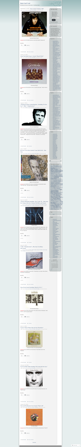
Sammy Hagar (45, 249)
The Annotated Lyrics (56, 250)
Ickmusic (54, 233)
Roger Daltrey (56, 198)
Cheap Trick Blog (55, 225)
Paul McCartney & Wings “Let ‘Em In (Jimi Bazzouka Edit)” (56, 73)
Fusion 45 (54, 230)
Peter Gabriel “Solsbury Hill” (37, 9)
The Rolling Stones (56, 204)
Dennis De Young (37, 204)
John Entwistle (57, 182)
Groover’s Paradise (55, 231)
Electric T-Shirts (55, 229)
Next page (34, 442)
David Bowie (54, 172)
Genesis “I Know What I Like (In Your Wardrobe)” (31, 327)
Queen (60, 194)
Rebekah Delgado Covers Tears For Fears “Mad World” (56, 59)
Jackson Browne (58, 179)
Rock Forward (55, 244)
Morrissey (52, 189)
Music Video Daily (55, 238)
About (53, 214)
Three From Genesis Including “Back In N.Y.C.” (31, 287)
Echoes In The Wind (56, 228)
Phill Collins (33, 57)
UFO (59, 207)
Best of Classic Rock (56, 223)
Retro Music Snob (55, 243)
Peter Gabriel (34, 10)
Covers (26, 153)
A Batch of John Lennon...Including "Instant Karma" (56, 105)
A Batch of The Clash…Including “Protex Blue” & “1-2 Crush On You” (56, 81)
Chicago (33, 204)
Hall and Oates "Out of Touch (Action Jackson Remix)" (56, 128)
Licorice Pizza (55, 237)
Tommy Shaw (37, 205)
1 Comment (29, 242)
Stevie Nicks (55, 201)
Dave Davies (58, 171)
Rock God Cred (25, 3)
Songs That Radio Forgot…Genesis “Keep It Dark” (32, 56)
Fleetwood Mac (58, 176)
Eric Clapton (42, 204)
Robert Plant (58, 197)
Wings (55, 209)
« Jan (51, 269)
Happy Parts (54, 232)
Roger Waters (54, 199)
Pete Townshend (55, 193)
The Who (56, 206)
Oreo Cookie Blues (55, 239)
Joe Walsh (53, 182)
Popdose (54, 240)
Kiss (59, 184)
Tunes (26, 10)
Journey (61, 183)
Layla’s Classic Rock (56, 236)
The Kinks (57, 204)
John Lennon (55, 183)
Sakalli (54, 245)
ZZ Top (58, 209)
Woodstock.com (55, 257)
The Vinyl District (55, 256)
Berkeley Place (55, 222)
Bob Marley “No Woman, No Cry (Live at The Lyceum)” (56, 70)
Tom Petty (55, 207)
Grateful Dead (59, 178)
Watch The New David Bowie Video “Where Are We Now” (56, 46)
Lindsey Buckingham (55, 186)
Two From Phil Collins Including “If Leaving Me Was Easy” (33, 366)
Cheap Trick (53, 171)
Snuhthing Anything (55, 249)
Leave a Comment (30, 51)
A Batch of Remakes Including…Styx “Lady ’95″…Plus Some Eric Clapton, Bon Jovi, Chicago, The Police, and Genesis (34, 202)
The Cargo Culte (55, 251)
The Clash (61, 203)
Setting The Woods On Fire (57, 246)
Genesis (30, 10)
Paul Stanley (61, 192)
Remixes (26, 107)
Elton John (58, 175)
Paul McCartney (55, 191)
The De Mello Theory (56, 252)
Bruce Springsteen (57, 170)
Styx (30, 205)
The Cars (57, 203)
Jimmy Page (57, 181)
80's (57, 166)
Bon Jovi (30, 204)
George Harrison (55, 177)
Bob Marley (59, 169)
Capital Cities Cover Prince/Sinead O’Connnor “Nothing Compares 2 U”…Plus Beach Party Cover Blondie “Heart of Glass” (56, 77)
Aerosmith (56, 167)
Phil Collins (28, 205)
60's (52, 166)
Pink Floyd (56, 194)
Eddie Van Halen (34, 249)
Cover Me (54, 226)
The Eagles (52, 204)
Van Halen (23, 250)
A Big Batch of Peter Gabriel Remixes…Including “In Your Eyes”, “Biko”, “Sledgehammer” (33, 105)
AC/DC (30, 249)
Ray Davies (53, 195)
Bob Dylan (54, 169)
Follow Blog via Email (54, 9)
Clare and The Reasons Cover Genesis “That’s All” (31, 406)
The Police (33, 205)
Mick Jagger (57, 188)
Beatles (53, 168)
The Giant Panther (55, 253)
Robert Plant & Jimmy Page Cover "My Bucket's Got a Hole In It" (57, 116)
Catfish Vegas (55, 224)
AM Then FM (55, 219)
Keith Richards (54, 184)
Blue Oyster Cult (57, 168)
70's (54, 166)
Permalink (24, 51)
